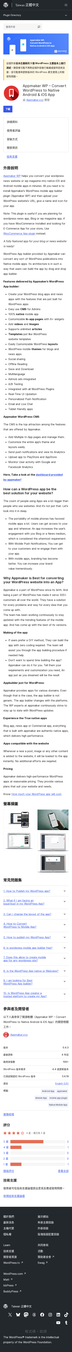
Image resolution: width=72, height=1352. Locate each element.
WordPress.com (14, 1273)
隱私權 (7, 1234)
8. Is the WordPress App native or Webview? (30, 971)
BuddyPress (12, 1291)
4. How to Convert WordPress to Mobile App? (19, 925)
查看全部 (63, 1171)
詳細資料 (12, 122)
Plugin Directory (12, 15)
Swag (43, 1262)
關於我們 (8, 1216)
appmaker (62, 1091)
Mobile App (41, 1098)
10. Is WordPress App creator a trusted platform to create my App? (25, 995)
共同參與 (43, 1245)
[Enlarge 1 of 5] (30, 814)
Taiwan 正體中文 (21, 1306)
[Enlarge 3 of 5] (64, 814)
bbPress (10, 1285)
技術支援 (12, 156)
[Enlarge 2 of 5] (30, 835)
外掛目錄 (43, 1228)
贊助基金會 (46, 1257)
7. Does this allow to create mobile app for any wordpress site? (24, 959)
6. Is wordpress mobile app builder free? (27, 947)
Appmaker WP (12, 176)
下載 (8, 109)
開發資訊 (12, 147)
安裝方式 (12, 139)
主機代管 (8, 1228)
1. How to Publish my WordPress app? (26, 891)
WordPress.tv (13, 1262)
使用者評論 (13, 130)
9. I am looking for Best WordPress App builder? (17, 982)
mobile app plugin (58, 1098)
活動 (40, 1251)
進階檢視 (8, 1114)
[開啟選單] (66, 5)
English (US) (62, 1083)
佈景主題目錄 (46, 1222)
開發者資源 (10, 1257)
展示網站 (43, 1216)
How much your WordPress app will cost (36, 794)
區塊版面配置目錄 (48, 1234)
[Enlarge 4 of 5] (64, 837)
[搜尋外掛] (38, 26)
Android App (48, 1091)
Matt (8, 1279)
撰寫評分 (8, 1171)
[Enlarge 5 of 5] (64, 858)
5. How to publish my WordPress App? (27, 937)
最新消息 (8, 1222)
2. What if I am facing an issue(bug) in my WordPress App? (23, 902)
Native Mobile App (58, 1105)
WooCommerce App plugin (19, 233)
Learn (6, 1245)
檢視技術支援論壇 (14, 1196)
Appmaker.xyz (35, 100)
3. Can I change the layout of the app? (27, 914)
